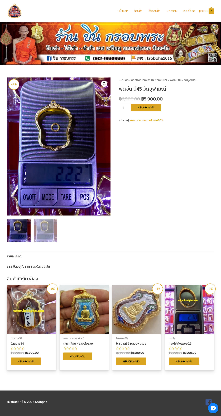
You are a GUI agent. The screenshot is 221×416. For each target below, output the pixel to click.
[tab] (14, 256)
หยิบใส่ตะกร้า (146, 107)
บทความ (172, 10)
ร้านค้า (138, 10)
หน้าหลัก (124, 80)
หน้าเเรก (123, 10)
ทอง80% (161, 80)
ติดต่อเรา (189, 10)
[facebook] (209, 402)
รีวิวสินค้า (154, 10)
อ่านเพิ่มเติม (77, 356)
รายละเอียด (14, 256)
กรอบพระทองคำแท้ (142, 80)
